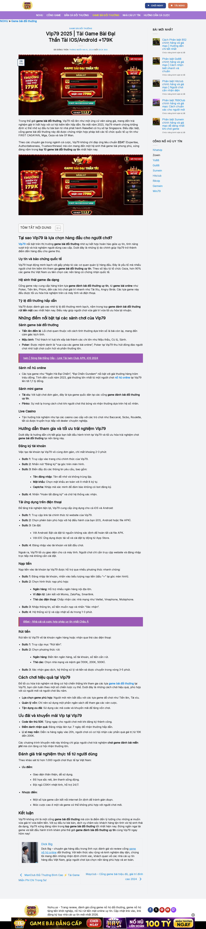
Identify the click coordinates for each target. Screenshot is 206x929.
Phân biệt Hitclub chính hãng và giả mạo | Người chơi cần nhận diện (173, 86)
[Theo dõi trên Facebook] (150, 910)
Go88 (156, 165)
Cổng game (54, 15)
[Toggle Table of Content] (56, 228)
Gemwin (158, 186)
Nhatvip (157, 150)
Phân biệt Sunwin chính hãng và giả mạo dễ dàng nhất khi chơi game (173, 124)
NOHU (39, 15)
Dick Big (103, 50)
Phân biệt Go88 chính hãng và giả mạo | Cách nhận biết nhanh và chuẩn (173, 65)
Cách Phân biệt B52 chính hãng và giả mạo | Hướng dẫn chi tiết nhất (174, 44)
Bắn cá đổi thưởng (76, 15)
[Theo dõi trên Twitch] (173, 910)
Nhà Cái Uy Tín (131, 15)
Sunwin (157, 170)
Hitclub (157, 175)
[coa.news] (28, 5)
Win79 (157, 191)
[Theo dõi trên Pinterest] (162, 910)
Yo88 (156, 160)
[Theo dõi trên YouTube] (167, 910)
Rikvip (156, 180)
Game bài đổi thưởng (106, 15)
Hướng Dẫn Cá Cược (157, 15)
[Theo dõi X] (156, 910)
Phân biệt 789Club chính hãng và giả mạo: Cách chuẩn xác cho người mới (173, 105)
